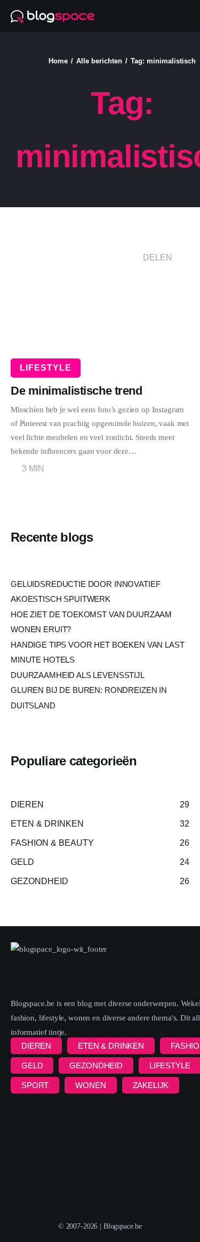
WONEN (90, 1085)
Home (58, 61)
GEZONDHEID (96, 1065)
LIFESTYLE (45, 367)
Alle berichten (99, 61)
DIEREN (36, 1045)
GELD (32, 1065)
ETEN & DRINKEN (111, 1045)
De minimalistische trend (76, 390)
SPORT (35, 1085)
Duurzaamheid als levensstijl (78, 675)
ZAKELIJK (151, 1085)
